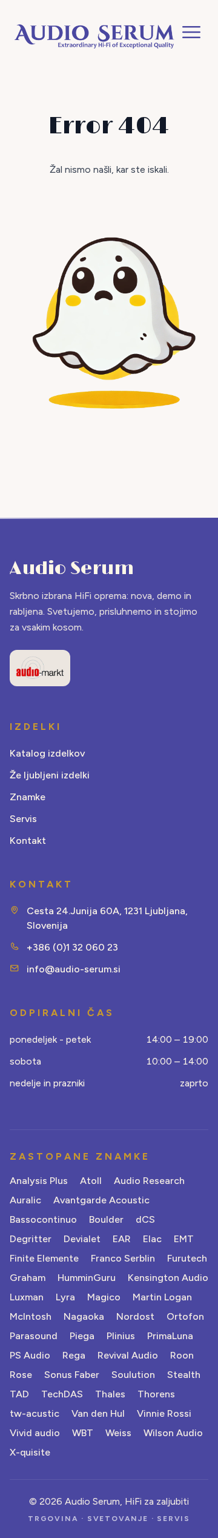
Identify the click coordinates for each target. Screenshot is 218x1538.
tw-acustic (34, 1413)
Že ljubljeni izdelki (50, 775)
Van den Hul (98, 1413)
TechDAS (62, 1394)
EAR (122, 1239)
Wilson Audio (173, 1433)
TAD (19, 1394)
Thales (110, 1394)
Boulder (106, 1219)
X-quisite (30, 1452)
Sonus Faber (71, 1374)
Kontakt (28, 840)
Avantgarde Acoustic (101, 1200)
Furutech (187, 1258)
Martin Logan (162, 1297)
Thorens (156, 1394)
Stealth (183, 1374)
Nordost (135, 1316)
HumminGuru (87, 1277)
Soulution (133, 1374)
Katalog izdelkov (47, 753)
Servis (23, 818)
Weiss (118, 1433)
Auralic (25, 1200)
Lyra (65, 1297)
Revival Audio (127, 1355)
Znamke (27, 797)
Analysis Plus (39, 1180)
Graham (27, 1277)
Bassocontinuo (43, 1219)
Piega (82, 1336)
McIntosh (30, 1316)
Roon (182, 1355)
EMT (184, 1239)
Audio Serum (72, 569)
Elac (152, 1239)
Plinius (121, 1336)
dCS (145, 1219)
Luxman (27, 1297)
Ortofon (185, 1316)
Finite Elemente (44, 1258)
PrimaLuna (170, 1336)
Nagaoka (84, 1316)
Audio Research (149, 1180)
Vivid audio (35, 1433)
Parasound (34, 1336)
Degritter (30, 1239)
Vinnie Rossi (164, 1413)
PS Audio (30, 1355)
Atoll (91, 1180)
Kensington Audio (168, 1277)
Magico (104, 1297)
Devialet (82, 1239)
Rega (73, 1355)
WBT (82, 1433)
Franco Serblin (123, 1258)
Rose (21, 1374)
